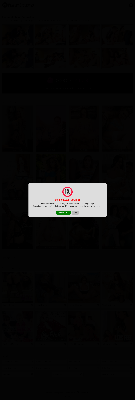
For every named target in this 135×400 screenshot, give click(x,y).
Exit (75, 212)
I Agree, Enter (63, 212)
